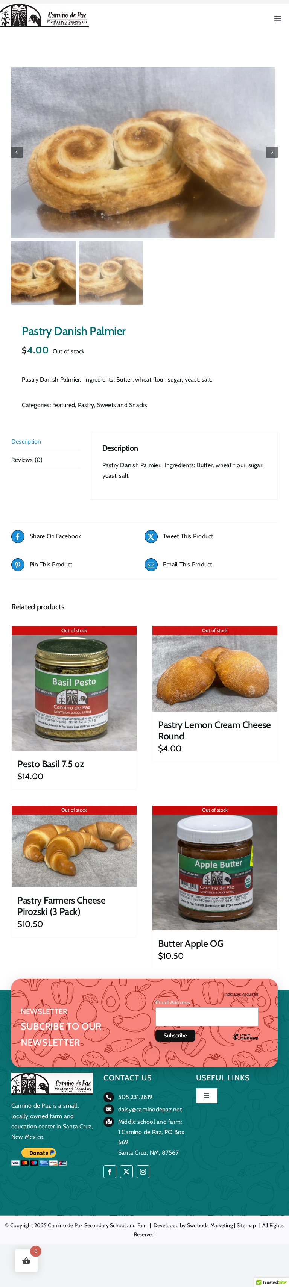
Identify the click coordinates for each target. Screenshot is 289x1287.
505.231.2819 (135, 1097)
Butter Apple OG (190, 943)
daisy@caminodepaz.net (150, 1109)
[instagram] (143, 1171)
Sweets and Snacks (122, 405)
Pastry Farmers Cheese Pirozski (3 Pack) (61, 906)
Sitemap (246, 1225)
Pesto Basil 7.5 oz (50, 763)
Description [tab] (26, 441)
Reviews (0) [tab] (27, 459)
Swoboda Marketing (210, 1225)
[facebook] (109, 1171)
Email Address (175, 1002)
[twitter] (126, 1171)
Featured (63, 405)
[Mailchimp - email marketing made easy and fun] (246, 1043)
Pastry (86, 405)
